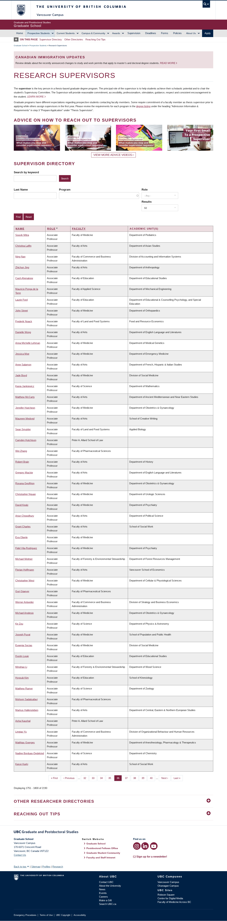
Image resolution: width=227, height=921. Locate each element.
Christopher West (24, 580)
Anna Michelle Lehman (27, 343)
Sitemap (35, 866)
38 (135, 778)
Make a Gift (105, 900)
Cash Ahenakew (24, 278)
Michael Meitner (24, 559)
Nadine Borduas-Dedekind (29, 753)
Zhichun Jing (22, 267)
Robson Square (166, 894)
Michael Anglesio (24, 613)
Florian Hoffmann (24, 569)
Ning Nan (20, 256)
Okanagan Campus (168, 885)
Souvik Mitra (22, 235)
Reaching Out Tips (95, 39)
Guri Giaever (22, 591)
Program (64, 189)
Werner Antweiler (24, 602)
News (102, 889)
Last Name (21, 189)
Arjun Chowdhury (24, 515)
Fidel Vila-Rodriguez (26, 548)
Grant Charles (23, 526)
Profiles (46, 866)
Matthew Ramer (24, 688)
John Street (21, 310)
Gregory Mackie (24, 472)
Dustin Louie (22, 656)
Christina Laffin (23, 245)
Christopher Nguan (25, 494)
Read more (168, 63)
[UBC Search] (206, 4)
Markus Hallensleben (26, 710)
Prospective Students (38, 33)
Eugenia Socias (23, 645)
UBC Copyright (63, 915)
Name (20, 228)
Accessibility (80, 915)
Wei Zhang (21, 451)
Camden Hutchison (25, 440)
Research (57, 866)
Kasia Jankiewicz (24, 386)
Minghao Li (21, 666)
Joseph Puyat (22, 634)
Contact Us (20, 855)
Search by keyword (26, 172)
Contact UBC (106, 882)
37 (127, 778)
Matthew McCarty (25, 397)
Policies (177, 33)
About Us (191, 33)
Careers (103, 896)
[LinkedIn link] (145, 846)
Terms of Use (46, 915)
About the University (110, 885)
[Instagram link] (137, 846)
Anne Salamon (23, 364)
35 (111, 778)
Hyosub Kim (22, 677)
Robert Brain (22, 461)
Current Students (66, 33)
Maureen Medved (24, 418)
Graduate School (20, 46)
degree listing (143, 106)
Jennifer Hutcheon (25, 407)
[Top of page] (17, 39)
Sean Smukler (23, 429)
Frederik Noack (23, 321)
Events (103, 893)
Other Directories (73, 39)
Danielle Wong (23, 332)
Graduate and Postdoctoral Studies (113, 832)
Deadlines (150, 33)
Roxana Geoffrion (24, 483)
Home (19, 33)
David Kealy (21, 505)
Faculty (79, 228)
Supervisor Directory (50, 39)
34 (102, 778)
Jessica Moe (22, 353)
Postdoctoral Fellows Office (102, 848)
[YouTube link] (154, 846)
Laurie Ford (21, 299)
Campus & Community (93, 33)
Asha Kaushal (22, 720)
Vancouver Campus (168, 882)
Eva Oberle (21, 537)
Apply (208, 33)
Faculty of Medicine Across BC (174, 902)
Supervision (133, 33)
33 (94, 778)
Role (145, 189)
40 (152, 778)
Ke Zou (19, 623)
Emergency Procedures (25, 915)
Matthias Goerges (25, 742)
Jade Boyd (21, 375)
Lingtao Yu (21, 731)
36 (119, 778)
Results (147, 201)
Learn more (35, 96)
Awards (116, 33)
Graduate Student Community (103, 853)
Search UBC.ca (107, 904)
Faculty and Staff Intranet (100, 857)
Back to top (20, 866)
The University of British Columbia (20, 10)
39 (144, 778)
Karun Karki (21, 764)
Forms (164, 33)
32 (86, 778)
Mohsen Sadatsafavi (26, 699)
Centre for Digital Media (170, 898)
